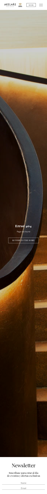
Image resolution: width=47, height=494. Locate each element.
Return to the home (23, 240)
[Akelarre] (10, 5)
